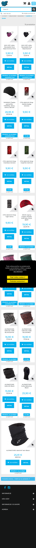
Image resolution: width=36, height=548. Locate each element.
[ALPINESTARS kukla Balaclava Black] (26, 373)
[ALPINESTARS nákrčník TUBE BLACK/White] (9, 318)
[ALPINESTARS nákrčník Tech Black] (18, 434)
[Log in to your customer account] (29, 3)
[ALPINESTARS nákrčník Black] (9, 373)
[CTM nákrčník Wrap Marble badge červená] (26, 91)
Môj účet (5, 499)
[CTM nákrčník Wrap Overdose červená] (9, 150)
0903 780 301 (7, 13)
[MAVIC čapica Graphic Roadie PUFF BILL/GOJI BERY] (26, 204)
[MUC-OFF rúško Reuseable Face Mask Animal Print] (9, 34)
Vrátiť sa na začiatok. (21, 479)
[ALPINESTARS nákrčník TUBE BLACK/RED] (26, 318)
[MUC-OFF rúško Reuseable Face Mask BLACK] (26, 34)
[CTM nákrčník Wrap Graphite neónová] (26, 150)
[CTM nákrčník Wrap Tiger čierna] (9, 204)
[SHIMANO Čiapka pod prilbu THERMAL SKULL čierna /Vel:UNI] (9, 91)
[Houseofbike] (11, 3)
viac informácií (18, 271)
